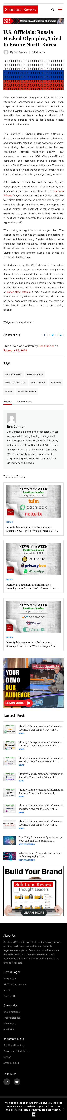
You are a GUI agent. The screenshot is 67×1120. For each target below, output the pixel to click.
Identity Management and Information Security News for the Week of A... (41, 728)
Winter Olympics (27, 391)
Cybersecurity (13, 374)
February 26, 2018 (15, 350)
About (6, 990)
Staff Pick (8, 1029)
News (9, 522)
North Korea (38, 383)
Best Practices (27, 844)
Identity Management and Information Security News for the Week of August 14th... (32, 586)
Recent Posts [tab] (24, 401)
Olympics (56, 383)
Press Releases (11, 1017)
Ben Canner (20, 52)
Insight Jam (9, 978)
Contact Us (9, 996)
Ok (33, 1114)
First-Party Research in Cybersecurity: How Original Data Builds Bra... (41, 838)
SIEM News (38, 52)
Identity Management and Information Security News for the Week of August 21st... (32, 528)
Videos (7, 1057)
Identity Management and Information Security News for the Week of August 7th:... (32, 644)
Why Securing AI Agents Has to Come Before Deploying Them (40, 854)
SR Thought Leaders (14, 984)
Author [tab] (7, 401)
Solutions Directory (14, 1045)
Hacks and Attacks (15, 383)
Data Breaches (35, 374)
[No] (62, 1109)
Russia (8, 391)
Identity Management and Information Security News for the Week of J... (41, 775)
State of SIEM (11, 1062)
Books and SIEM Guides (16, 1051)
